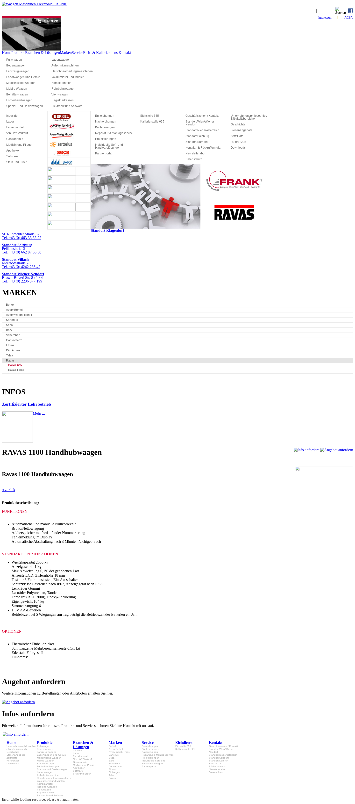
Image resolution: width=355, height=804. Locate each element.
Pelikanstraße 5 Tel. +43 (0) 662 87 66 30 (21, 248)
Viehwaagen (59, 94)
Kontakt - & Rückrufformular (203, 147)
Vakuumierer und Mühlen (68, 77)
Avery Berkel (14, 309)
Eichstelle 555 (149, 115)
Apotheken (13, 150)
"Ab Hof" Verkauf (17, 133)
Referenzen (238, 142)
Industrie (12, 115)
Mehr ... (39, 413)
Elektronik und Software (67, 106)
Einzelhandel (15, 127)
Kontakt (125, 53)
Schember (13, 335)
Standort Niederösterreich (202, 130)
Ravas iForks (16, 369)
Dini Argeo (13, 350)
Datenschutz (193, 159)
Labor (10, 121)
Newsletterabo (195, 153)
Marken (66, 53)
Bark (9, 330)
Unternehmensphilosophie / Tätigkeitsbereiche (249, 117)
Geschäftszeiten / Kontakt (202, 115)
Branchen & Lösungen (42, 53)
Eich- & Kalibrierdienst (101, 53)
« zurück (8, 490)
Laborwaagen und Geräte (23, 77)
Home (6, 53)
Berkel (10, 304)
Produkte (18, 53)
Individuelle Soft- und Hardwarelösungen (109, 146)
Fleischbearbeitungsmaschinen (71, 71)
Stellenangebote (241, 130)
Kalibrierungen (105, 127)
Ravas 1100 (15, 364)
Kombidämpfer (61, 83)
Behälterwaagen (17, 94)
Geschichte (238, 124)
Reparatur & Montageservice (114, 133)
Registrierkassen (62, 100)
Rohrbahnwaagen (63, 88)
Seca (9, 325)
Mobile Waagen (16, 88)
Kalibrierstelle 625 (152, 121)
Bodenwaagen (16, 65)
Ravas (10, 360)
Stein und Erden (17, 162)
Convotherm (14, 340)
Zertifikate (237, 136)
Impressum (325, 17)
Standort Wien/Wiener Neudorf (199, 123)
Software (12, 156)
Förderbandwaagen (19, 100)
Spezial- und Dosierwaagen (24, 106)
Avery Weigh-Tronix (19, 315)
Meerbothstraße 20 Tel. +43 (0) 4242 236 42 (21, 263)
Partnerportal (103, 153)
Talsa (9, 355)
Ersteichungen (104, 115)
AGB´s (348, 17)
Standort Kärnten (196, 142)
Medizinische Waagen (21, 83)
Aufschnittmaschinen (65, 65)
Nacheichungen (105, 121)
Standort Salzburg (197, 136)
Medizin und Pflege (19, 144)
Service (77, 53)
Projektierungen (105, 139)
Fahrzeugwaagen (17, 71)
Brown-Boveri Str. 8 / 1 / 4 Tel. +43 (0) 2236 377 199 (23, 277)
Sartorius (12, 320)
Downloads (238, 147)
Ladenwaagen (61, 59)
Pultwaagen (14, 59)
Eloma (10, 345)
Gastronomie (14, 139)
